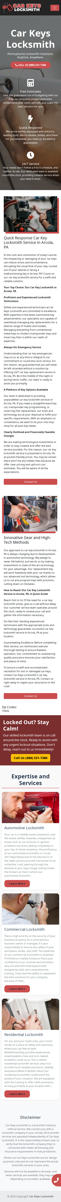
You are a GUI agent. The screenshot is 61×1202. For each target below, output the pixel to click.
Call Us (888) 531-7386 (30, 758)
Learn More (17, 883)
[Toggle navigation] (54, 8)
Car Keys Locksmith (41, 1196)
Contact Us (30, 482)
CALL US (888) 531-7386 (32, 65)
